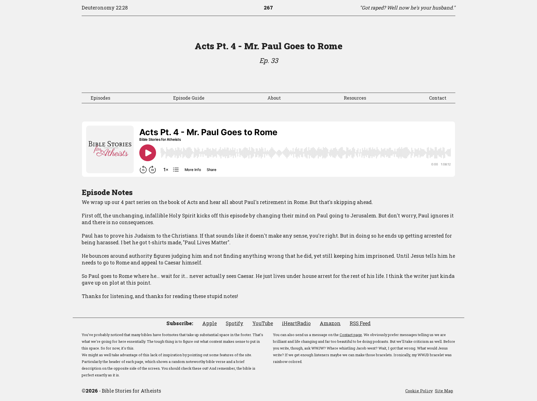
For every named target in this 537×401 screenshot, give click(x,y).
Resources (355, 98)
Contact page (351, 334)
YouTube (262, 323)
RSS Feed (360, 323)
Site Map (444, 390)
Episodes (100, 98)
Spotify (234, 323)
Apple (209, 323)
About (274, 98)
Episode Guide (188, 98)
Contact (437, 98)
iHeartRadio (296, 323)
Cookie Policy (419, 390)
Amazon (330, 323)
